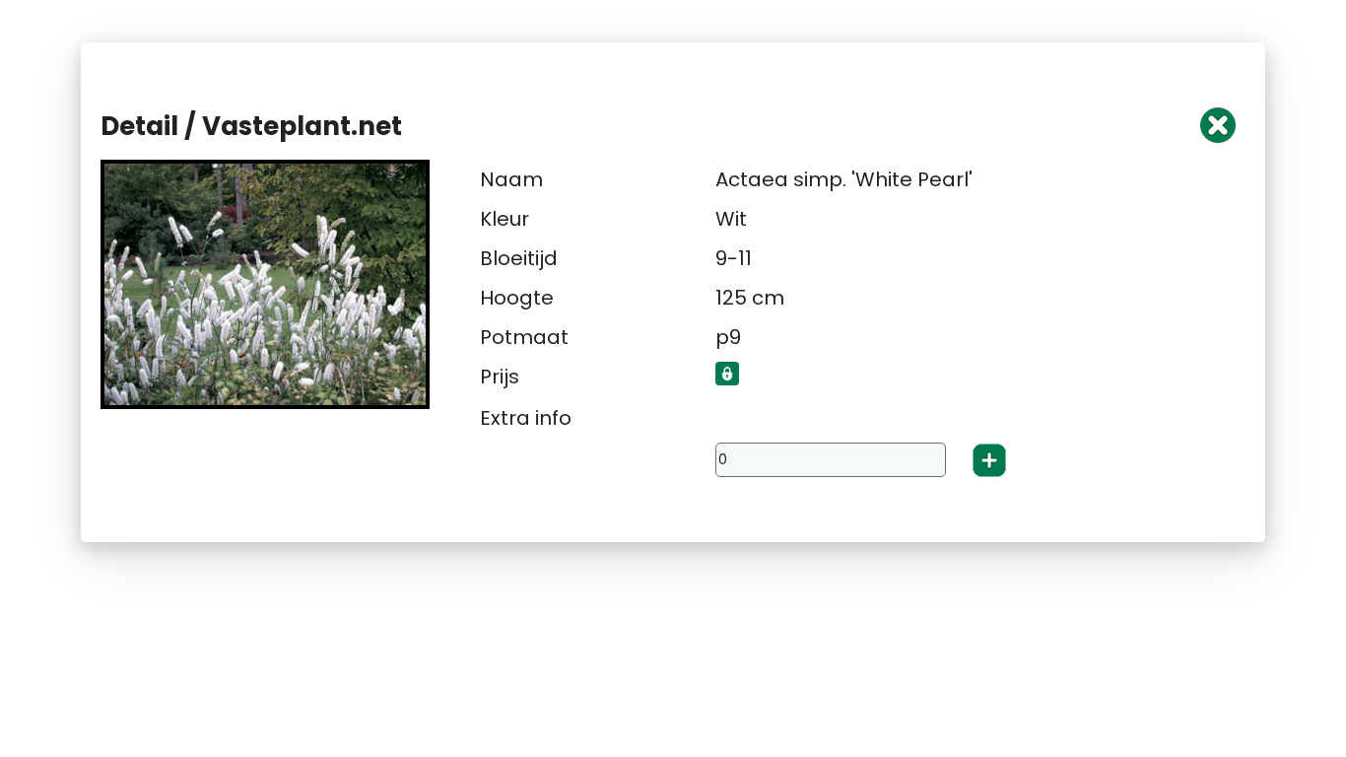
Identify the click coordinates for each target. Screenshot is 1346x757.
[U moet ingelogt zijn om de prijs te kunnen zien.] (727, 380)
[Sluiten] (1218, 138)
